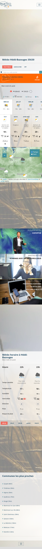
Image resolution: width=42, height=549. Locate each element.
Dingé (8, 501)
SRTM (2, 181)
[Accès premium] (21, 292)
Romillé (9, 532)
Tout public (7, 67)
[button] (11, 158)
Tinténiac (9, 488)
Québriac (9, 497)
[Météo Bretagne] (6, 5)
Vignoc (8, 492)
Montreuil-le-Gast (12, 506)
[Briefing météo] (21, 266)
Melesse (9, 527)
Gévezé (8, 519)
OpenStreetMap (32, 179)
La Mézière (10, 523)
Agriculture (18, 67)
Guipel (8, 484)
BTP (25, 67)
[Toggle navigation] (39, 5)
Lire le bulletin (7, 79)
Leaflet (4, 179)
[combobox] (22, 72)
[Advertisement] (21, 32)
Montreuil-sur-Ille (12, 510)
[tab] (4, 423)
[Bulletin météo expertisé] (21, 241)
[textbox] (22, 72)
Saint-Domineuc (11, 514)
